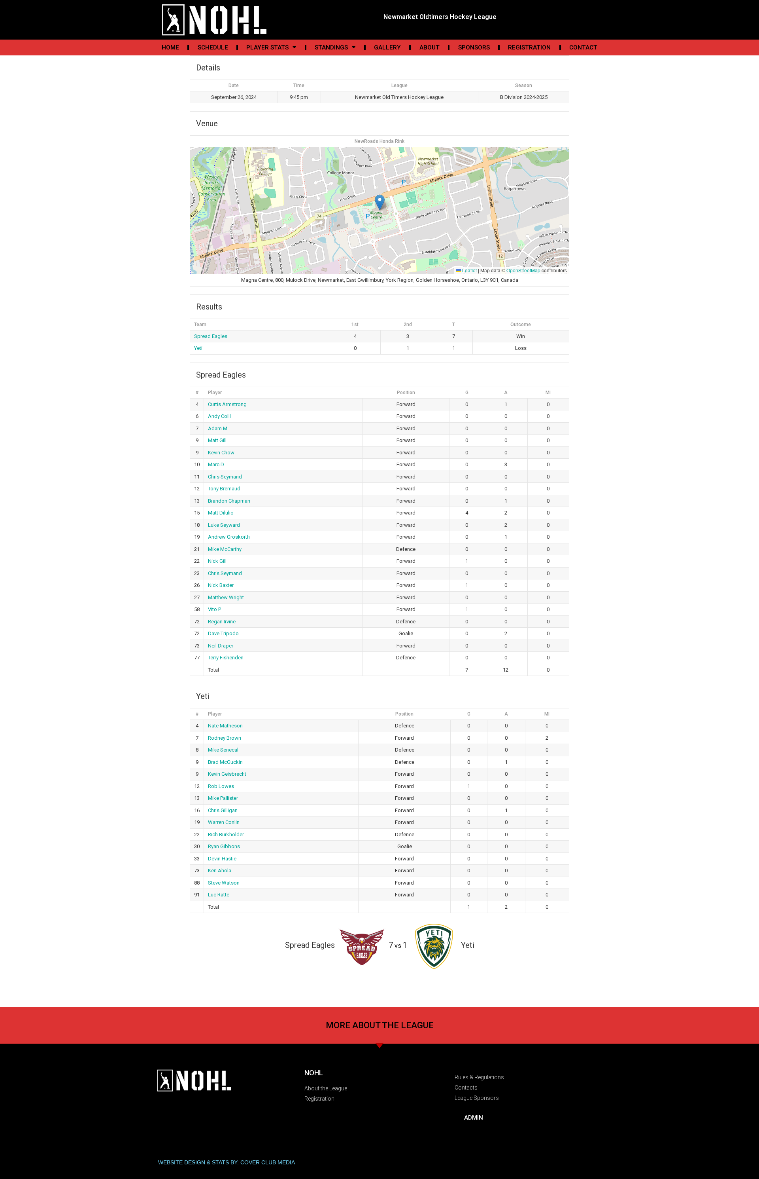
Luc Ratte (218, 895)
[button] (380, 202)
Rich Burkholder (226, 834)
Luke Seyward (224, 525)
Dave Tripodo (223, 633)
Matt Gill (217, 440)
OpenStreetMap (523, 270)
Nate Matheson (225, 726)
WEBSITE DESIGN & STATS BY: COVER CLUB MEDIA (226, 1162)
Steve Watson (224, 883)
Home (170, 47)
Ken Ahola (219, 870)
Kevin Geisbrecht (227, 774)
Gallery (387, 47)
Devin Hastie (222, 859)
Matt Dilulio (221, 513)
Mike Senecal (223, 750)
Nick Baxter (221, 585)
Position (406, 392)
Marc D (216, 464)
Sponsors (474, 47)
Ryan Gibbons (224, 846)
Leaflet (469, 270)
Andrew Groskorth (229, 537)
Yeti (198, 348)
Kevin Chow (221, 453)
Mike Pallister (223, 798)
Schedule (213, 47)
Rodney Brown (224, 738)
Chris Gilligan (223, 810)
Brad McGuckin (225, 762)
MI (548, 392)
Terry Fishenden (226, 658)
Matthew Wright (226, 597)
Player (215, 392)
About (429, 47)
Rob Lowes (221, 786)
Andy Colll (219, 416)
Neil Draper (220, 646)
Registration (529, 47)
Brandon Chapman (229, 501)
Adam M (217, 428)
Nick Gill (217, 561)
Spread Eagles (210, 336)
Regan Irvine (222, 622)
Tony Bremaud (224, 489)
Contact (583, 47)
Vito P (214, 609)
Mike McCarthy (225, 549)
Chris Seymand (225, 477)
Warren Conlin (224, 822)
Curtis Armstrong (227, 404)
